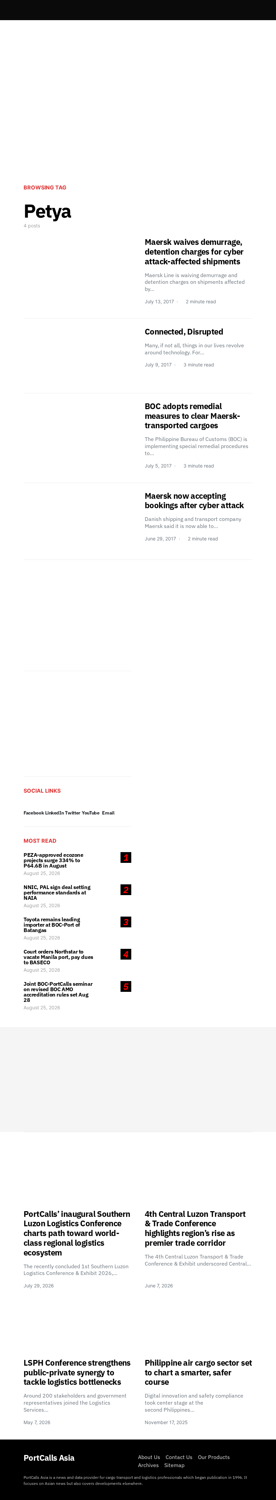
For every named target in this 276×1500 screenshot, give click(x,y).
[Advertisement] (138, 123)
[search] (244, 10)
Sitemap (174, 1465)
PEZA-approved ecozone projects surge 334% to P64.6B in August (53, 860)
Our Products (214, 1457)
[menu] (26, 10)
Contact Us (179, 1457)
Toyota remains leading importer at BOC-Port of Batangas (52, 924)
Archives (148, 1465)
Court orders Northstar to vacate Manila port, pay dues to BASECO (58, 957)
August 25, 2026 (42, 873)
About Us (149, 1457)
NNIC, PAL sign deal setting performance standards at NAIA (57, 892)
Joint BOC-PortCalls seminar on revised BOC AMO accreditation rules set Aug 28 (58, 991)
